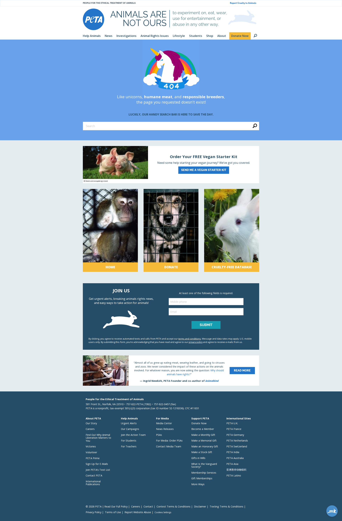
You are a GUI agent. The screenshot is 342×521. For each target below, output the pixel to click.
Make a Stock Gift (201, 452)
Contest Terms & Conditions (173, 506)
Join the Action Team (133, 435)
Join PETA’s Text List (98, 469)
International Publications (93, 483)
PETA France (233, 429)
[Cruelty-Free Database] (231, 230)
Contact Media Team (168, 446)
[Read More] (171, 370)
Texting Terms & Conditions (226, 506)
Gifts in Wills (198, 458)
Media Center (164, 423)
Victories (91, 446)
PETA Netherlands (237, 440)
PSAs (159, 435)
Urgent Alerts (129, 423)
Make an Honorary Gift (204, 446)
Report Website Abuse (138, 512)
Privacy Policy (93, 512)
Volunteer (91, 452)
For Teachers (128, 446)
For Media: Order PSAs (169, 440)
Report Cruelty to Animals (243, 3)
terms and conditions (189, 338)
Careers (90, 429)
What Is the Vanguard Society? (204, 465)
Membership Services (203, 472)
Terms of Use (113, 512)
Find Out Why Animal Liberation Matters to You (98, 437)
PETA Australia (235, 458)
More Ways (197, 484)
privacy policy (196, 342)
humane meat (158, 96)
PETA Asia (232, 464)
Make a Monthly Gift (203, 435)
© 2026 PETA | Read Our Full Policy (107, 506)
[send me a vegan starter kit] (171, 164)
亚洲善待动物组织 (236, 469)
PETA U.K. (232, 423)
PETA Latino (233, 475)
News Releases (165, 429)
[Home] (110, 230)
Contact (148, 506)
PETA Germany (235, 435)
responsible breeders (203, 96)
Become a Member (202, 429)
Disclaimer (200, 506)
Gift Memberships (201, 478)
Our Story (91, 423)
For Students (128, 440)
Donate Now (198, 423)
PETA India (232, 452)
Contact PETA (94, 475)
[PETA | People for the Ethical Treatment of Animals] (93, 19)
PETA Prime (93, 458)
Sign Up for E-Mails (97, 464)
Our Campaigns (130, 429)
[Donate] (171, 230)
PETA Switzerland (236, 446)
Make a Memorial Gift (204, 440)
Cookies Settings (163, 512)
